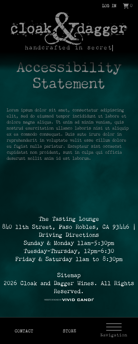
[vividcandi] (69, 299)
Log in (109, 6)
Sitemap (69, 275)
